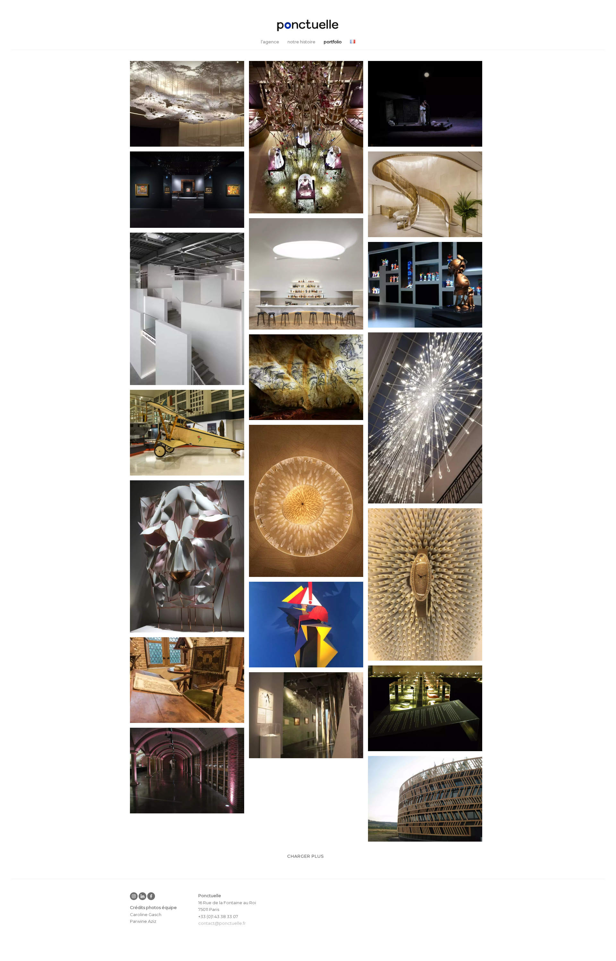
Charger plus (305, 856)
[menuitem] (270, 42)
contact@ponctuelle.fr (222, 923)
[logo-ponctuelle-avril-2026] (308, 26)
